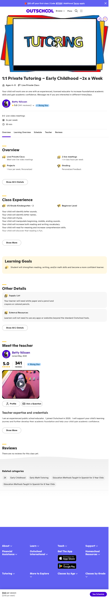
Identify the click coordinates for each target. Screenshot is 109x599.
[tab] (6, 132)
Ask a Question (33, 403)
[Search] (76, 11)
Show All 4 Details (15, 182)
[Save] (105, 19)
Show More (11, 242)
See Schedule (98, 594)
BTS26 (59, 3)
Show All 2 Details (15, 327)
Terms (76, 3)
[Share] (99, 19)
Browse (59, 11)
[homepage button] (40, 11)
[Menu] (81, 10)
